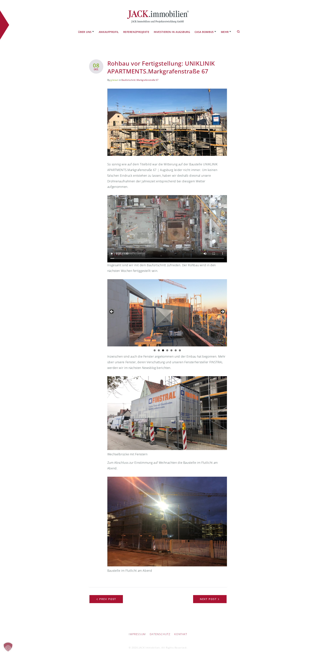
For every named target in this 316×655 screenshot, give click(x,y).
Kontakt (180, 634)
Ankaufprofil (109, 32)
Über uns (84, 32)
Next (222, 312)
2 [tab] (159, 350)
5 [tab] (171, 350)
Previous (112, 312)
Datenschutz (160, 634)
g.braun (114, 79)
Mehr (225, 32)
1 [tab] (155, 350)
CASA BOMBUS (204, 32)
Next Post (208, 599)
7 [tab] (180, 350)
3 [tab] (163, 350)
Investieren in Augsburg (172, 32)
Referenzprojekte (136, 32)
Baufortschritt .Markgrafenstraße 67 (139, 79)
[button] (8, 647)
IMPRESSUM (137, 634)
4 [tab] (167, 350)
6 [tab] (176, 350)
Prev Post (107, 599)
